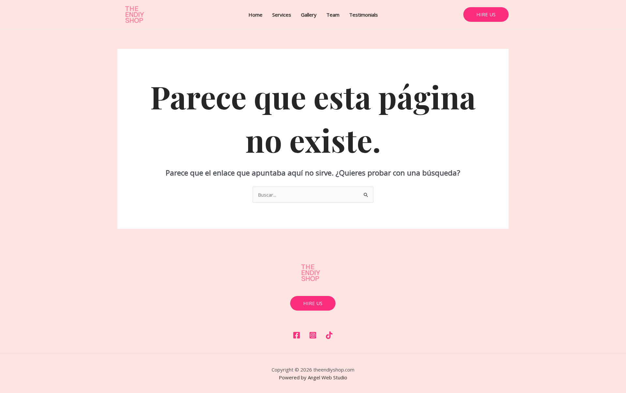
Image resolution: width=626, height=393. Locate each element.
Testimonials (363, 14)
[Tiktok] (329, 335)
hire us (312, 303)
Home (255, 14)
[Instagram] (313, 335)
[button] (486, 14)
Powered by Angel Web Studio (313, 377)
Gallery (309, 14)
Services (281, 14)
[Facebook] (296, 335)
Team (332, 14)
